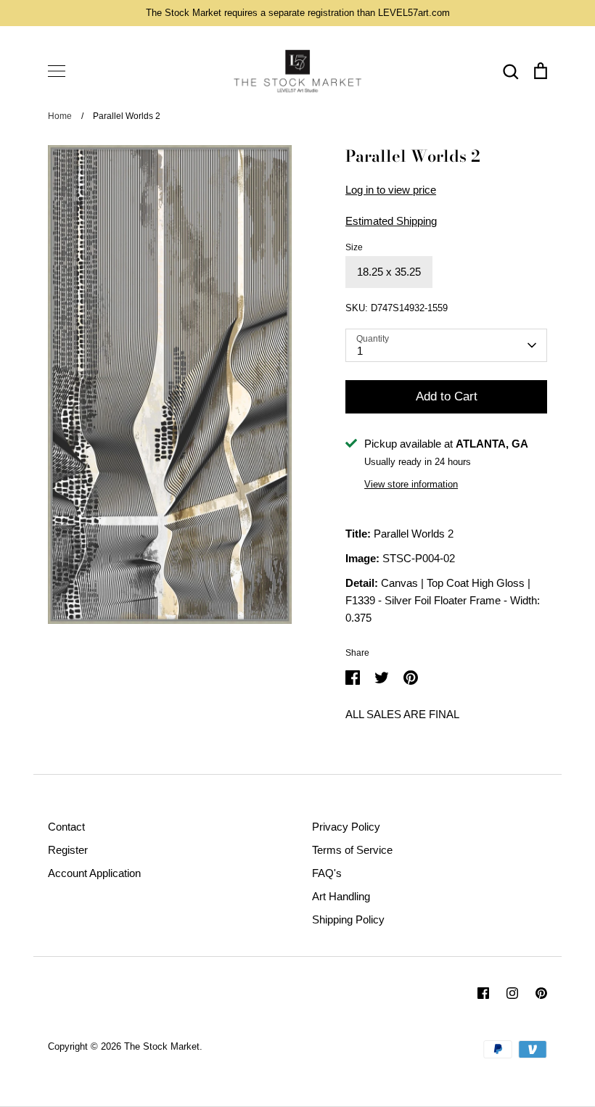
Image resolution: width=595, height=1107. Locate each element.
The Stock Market (162, 1046)
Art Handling (341, 896)
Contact (66, 826)
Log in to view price (390, 190)
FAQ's (327, 873)
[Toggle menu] (57, 71)
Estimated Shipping (391, 221)
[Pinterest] (541, 993)
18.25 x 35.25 (389, 272)
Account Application (94, 873)
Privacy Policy (346, 826)
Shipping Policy (348, 919)
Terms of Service (352, 850)
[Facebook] (483, 993)
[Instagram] (512, 993)
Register (68, 850)
